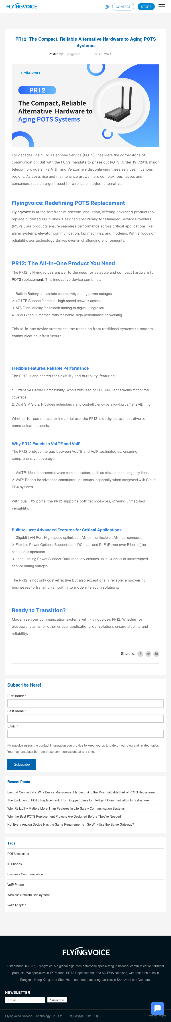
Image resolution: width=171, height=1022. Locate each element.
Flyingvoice (21, 212)
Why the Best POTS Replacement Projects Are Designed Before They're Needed (64, 816)
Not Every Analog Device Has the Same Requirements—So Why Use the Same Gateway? (70, 824)
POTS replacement (27, 279)
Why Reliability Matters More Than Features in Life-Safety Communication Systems (66, 808)
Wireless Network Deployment (28, 895)
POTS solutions (18, 853)
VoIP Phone (15, 884)
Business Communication (25, 874)
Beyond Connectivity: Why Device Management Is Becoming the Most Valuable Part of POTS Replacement (82, 792)
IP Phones (14, 864)
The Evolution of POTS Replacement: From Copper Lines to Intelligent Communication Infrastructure (78, 800)
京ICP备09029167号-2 (85, 1016)
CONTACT (123, 6)
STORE (146, 6)
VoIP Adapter (16, 905)
